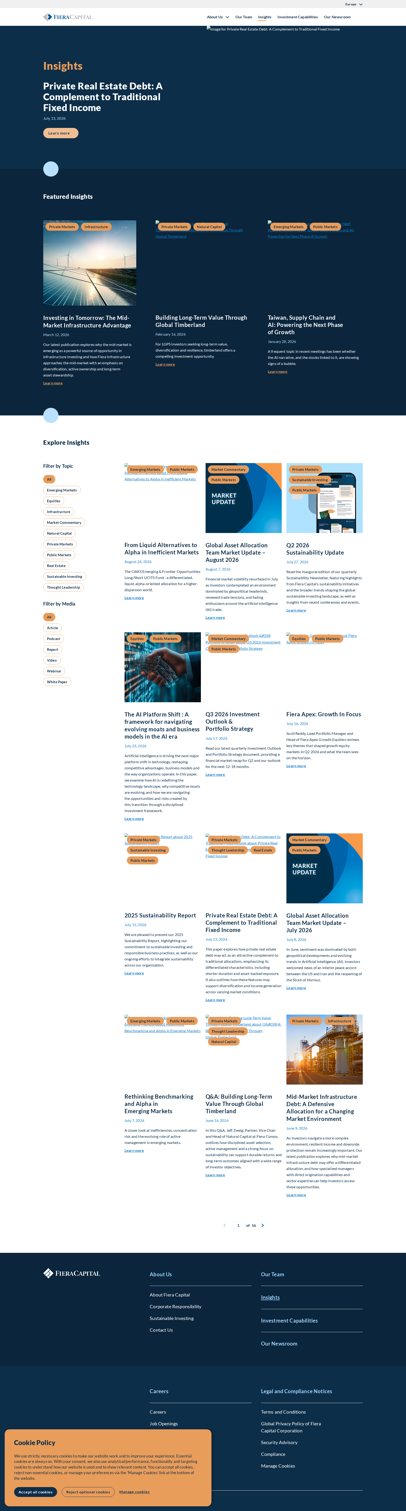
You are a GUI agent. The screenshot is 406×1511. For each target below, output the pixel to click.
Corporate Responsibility (175, 1306)
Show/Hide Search (359, 17)
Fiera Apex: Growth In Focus (323, 714)
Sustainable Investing (171, 1318)
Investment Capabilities (297, 17)
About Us (161, 1274)
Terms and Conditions (283, 1412)
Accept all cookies (36, 1492)
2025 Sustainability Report (160, 915)
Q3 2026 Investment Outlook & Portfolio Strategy (233, 721)
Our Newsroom (337, 17)
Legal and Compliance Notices (296, 1391)
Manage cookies (134, 1491)
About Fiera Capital (170, 1294)
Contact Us (161, 1330)
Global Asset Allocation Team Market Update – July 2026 (317, 922)
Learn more (63, 132)
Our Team (243, 17)
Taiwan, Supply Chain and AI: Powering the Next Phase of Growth (305, 324)
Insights (264, 17)
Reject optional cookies (88, 1492)
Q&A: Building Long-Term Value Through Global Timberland (239, 1103)
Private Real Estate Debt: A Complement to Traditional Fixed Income (242, 922)
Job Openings (164, 1423)
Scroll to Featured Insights (51, 169)
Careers (159, 1391)
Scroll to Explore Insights (51, 415)
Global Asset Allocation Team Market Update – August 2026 (237, 552)
